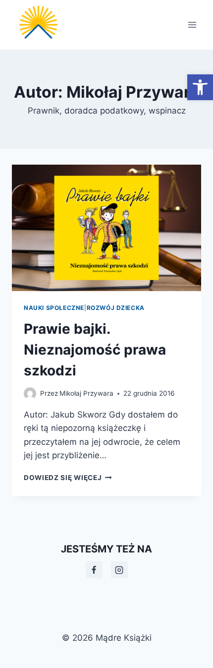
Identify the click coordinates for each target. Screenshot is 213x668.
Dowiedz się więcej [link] (68, 478)
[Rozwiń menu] (192, 24)
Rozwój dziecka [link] (116, 307)
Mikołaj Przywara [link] (86, 393)
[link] (200, 87)
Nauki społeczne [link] (54, 307)
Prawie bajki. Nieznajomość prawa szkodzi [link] (95, 349)
